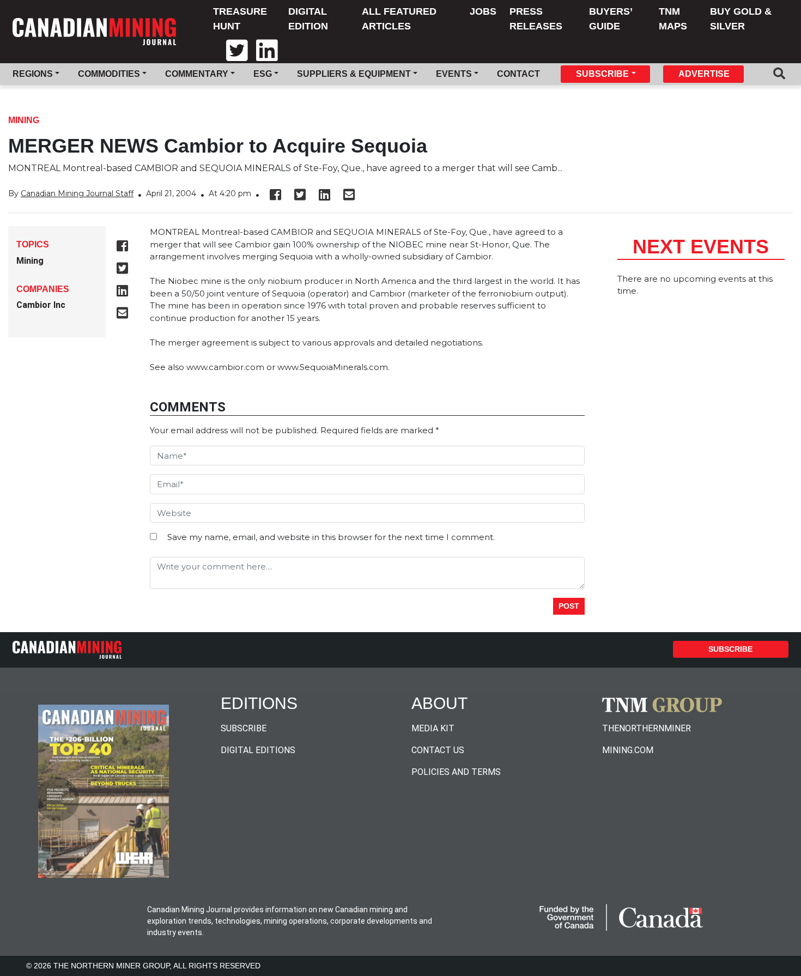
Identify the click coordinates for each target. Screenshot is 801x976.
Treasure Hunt (240, 19)
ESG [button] (262, 73)
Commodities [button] (109, 73)
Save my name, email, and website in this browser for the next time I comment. (331, 537)
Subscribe (730, 649)
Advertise (704, 73)
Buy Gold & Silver (741, 19)
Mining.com (627, 750)
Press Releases (535, 19)
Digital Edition (308, 19)
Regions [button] (33, 73)
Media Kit (432, 728)
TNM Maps (673, 19)
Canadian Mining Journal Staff (77, 193)
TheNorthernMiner (646, 728)
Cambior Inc (40, 305)
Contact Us (437, 750)
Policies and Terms (456, 772)
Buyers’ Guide (610, 19)
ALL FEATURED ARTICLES (399, 19)
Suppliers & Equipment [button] (354, 73)
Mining (23, 120)
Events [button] (454, 73)
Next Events (701, 246)
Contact (518, 73)
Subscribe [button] (602, 73)
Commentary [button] (196, 73)
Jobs (483, 11)
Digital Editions (258, 750)
